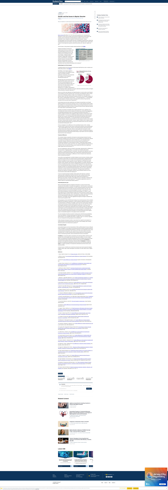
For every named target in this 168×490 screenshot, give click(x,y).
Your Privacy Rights (79, 476)
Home (102, 482)
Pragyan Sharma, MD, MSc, (74, 415)
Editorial (65, 474)
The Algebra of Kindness (60, 378)
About (54, 474)
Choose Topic (55, 3)
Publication (96, 1)
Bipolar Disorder (60, 394)
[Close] (167, 488)
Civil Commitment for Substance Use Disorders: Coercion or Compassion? (87, 379)
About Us (106, 482)
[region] (84, 488)
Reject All (129, 488)
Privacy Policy (66, 476)
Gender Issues (66, 394)
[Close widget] (166, 468)
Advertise (54, 475)
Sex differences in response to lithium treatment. (82, 343)
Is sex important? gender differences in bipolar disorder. (76, 256)
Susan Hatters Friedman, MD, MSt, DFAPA (84, 432)
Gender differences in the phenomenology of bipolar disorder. (75, 304)
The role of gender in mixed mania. (78, 301)
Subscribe (88, 388)
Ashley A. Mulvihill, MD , (74, 432)
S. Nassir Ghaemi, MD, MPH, (75, 423)
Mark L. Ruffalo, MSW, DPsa (83, 423)
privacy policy (75, 390)
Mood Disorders (72, 394)
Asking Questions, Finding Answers (68, 379)
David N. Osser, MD (73, 405)
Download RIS (60, 373)
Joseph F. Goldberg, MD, (74, 442)
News (85, 1)
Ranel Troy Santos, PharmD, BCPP (75, 416)
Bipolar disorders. (74, 254)
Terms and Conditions (68, 475)
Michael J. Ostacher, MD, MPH (82, 442)
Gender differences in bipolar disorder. (70, 259)
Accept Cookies (136, 488)
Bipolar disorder (61, 35)
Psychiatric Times (61, 13)
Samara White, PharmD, (82, 415)
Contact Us (54, 476)
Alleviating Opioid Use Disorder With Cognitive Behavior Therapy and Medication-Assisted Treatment (78, 379)
